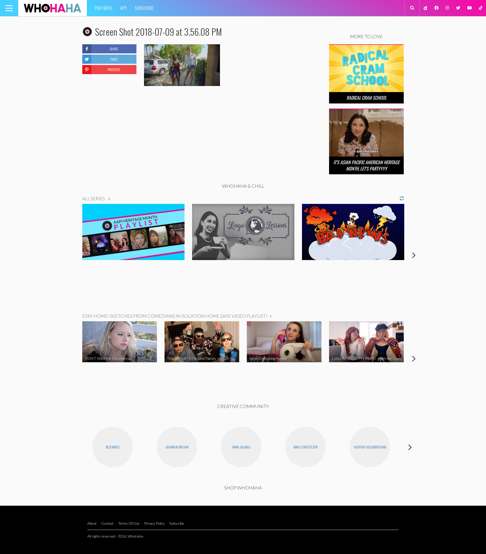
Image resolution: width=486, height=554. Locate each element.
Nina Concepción (306, 447)
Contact (107, 523)
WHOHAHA (52, 8)
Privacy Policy (154, 523)
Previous (72, 255)
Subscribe (144, 8)
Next (414, 255)
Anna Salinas (241, 447)
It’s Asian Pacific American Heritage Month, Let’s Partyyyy (366, 165)
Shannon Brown (177, 447)
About (92, 523)
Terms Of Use (128, 523)
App (123, 8)
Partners (103, 8)
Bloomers (112, 447)
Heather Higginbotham (370, 447)
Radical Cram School (367, 97)
